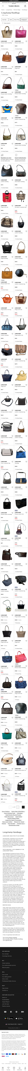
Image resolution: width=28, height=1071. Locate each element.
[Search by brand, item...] (2, 6)
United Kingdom (8, 1063)
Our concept (5, 954)
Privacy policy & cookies (13, 1028)
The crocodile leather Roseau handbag (13, 939)
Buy (3, 960)
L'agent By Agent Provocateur (13, 820)
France (3, 1063)
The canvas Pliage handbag (10, 937)
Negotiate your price (6, 158)
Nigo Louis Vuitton (7, 822)
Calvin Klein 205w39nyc (18, 811)
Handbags (24, 10)
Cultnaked (19, 813)
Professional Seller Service (9, 981)
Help (3, 985)
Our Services (6, 951)
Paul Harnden (11, 823)
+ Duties (5, 620)
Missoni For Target (19, 822)
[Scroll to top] (23, 807)
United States (14, 1063)
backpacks (17, 912)
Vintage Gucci (21, 823)
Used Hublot (18, 817)
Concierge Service (7, 956)
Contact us (5, 990)
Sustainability (5, 999)
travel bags (6, 867)
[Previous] (10, 807)
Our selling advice (6, 977)
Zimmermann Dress (14, 825)
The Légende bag (7, 940)
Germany (19, 1063)
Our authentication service (9, 965)
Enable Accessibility (14, 0)
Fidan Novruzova (8, 817)
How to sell (5, 974)
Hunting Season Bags (13, 818)
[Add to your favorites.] (12, 41)
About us (4, 997)
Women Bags (17, 10)
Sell (3, 972)
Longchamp (9, 10)
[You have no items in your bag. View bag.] (25, 6)
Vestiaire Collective (8, 995)
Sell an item (5, 979)
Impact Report (5, 1002)
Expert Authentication (20, 158)
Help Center (5, 988)
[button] (25, 6)
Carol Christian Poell (9, 813)
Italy (25, 1063)
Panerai (4, 823)
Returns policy (6, 967)
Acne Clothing (6, 811)
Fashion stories (6, 1006)
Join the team (5, 1004)
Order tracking (6, 963)
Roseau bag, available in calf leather (14, 899)
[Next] (17, 807)
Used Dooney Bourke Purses (13, 815)
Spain (23, 1063)
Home (2, 10)
